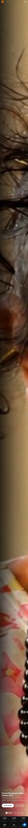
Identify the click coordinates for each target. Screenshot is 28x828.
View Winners (19, 805)
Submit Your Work (8, 805)
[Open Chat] (24, 824)
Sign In (8, 1)
